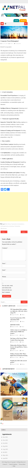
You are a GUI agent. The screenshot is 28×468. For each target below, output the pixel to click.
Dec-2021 (5, 437)
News (16, 20)
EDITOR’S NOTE (15, 325)
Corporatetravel (14, 224)
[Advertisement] (14, 76)
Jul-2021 (5, 452)
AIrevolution (8, 224)
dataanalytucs (21, 224)
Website (4, 276)
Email (4, 270)
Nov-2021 (5, 440)
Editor (11, 43)
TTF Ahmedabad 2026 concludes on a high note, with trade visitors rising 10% (18, 311)
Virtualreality (17, 226)
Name (4, 263)
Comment (5, 248)
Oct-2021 (5, 443)
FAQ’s (14, 466)
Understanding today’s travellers (24, 232)
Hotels (23, 20)
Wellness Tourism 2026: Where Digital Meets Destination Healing (18, 354)
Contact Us (5, 464)
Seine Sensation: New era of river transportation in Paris (5, 232)
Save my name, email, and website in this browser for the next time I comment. (7, 289)
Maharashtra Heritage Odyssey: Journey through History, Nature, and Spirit (18, 346)
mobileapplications (5, 226)
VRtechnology (4, 228)
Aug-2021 (5, 449)
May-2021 (5, 455)
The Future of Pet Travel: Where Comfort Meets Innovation (18, 339)
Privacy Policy (22, 464)
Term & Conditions (13, 464)
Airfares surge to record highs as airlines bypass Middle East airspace (18, 331)
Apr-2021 (5, 458)
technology (11, 226)
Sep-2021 (5, 446)
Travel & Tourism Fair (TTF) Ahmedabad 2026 (17, 318)
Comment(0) (18, 43)
